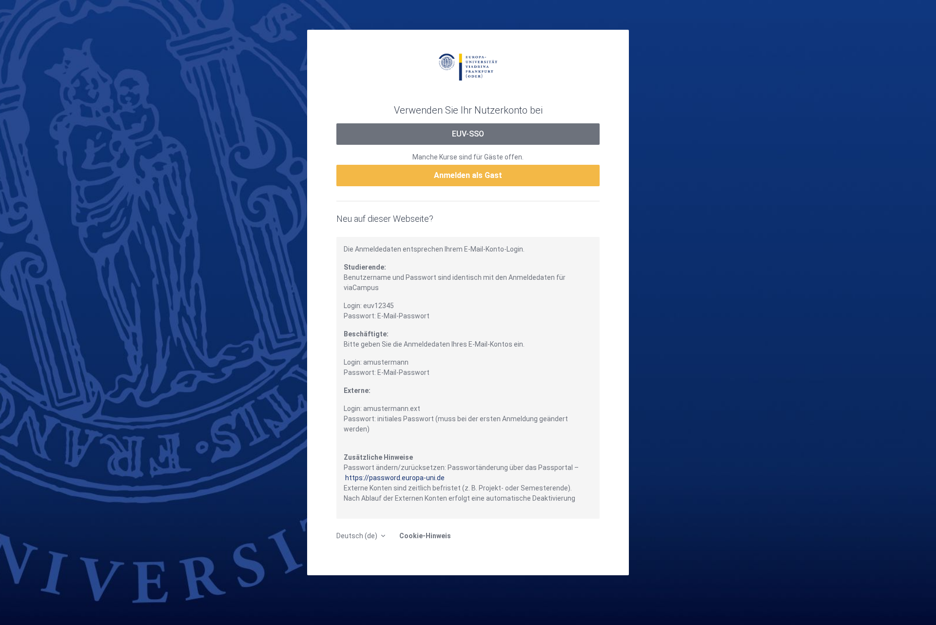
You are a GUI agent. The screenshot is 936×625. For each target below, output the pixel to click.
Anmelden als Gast (468, 175)
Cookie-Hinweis (425, 536)
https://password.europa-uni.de (395, 478)
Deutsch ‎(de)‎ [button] (357, 536)
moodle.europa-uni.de (468, 66)
